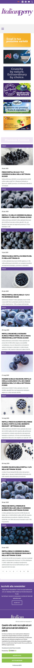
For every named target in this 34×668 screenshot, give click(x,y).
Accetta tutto (17, 655)
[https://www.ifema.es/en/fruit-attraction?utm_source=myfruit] (17, 124)
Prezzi (4, 146)
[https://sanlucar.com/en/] (17, 108)
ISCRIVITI (17, 603)
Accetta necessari (17, 660)
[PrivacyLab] (12, 651)
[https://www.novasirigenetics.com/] (17, 41)
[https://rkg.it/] (17, 74)
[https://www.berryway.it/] (17, 91)
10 (28, 571)
